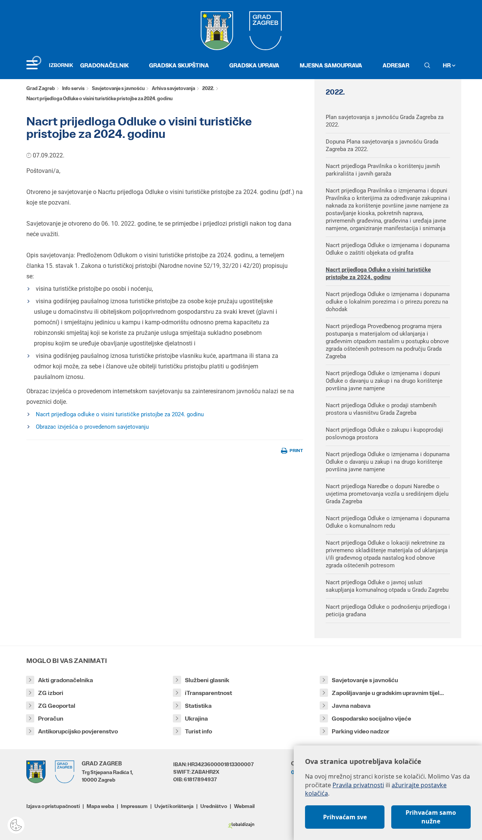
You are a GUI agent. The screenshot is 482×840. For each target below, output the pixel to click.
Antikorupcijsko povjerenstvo (78, 731)
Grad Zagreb (40, 88)
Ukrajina (196, 718)
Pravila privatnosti (358, 785)
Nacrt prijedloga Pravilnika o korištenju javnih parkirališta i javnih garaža (383, 170)
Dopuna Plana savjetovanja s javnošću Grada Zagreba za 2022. (382, 145)
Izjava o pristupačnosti (53, 806)
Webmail (244, 806)
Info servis (73, 88)
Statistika (198, 706)
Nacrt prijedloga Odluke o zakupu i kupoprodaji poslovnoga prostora (384, 433)
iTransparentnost (208, 693)
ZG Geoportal (56, 706)
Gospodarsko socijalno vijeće (371, 718)
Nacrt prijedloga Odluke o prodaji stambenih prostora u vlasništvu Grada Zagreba (381, 409)
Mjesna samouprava (331, 65)
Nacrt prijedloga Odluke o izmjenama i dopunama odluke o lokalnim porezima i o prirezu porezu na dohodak (388, 302)
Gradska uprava (254, 65)
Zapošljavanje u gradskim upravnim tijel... (388, 693)
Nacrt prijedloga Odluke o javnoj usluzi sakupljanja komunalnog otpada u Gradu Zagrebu (387, 586)
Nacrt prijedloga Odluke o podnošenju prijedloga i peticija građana (388, 610)
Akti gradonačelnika (65, 680)
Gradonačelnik (104, 65)
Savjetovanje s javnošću (118, 88)
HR (447, 65)
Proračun (50, 718)
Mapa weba (100, 806)
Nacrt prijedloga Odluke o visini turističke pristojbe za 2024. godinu (378, 273)
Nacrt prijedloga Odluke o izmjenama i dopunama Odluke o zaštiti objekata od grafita (388, 249)
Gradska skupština (179, 65)
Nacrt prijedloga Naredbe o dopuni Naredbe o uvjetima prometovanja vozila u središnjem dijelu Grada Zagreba (387, 494)
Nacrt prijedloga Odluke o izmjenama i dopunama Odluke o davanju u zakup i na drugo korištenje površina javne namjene (388, 462)
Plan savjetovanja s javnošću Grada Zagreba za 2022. (385, 121)
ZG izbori (50, 693)
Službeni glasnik (207, 680)
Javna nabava (351, 706)
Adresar (396, 65)
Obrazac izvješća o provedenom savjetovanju (92, 426)
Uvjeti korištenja (174, 806)
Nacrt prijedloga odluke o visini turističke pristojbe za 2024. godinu (120, 414)
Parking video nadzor (360, 731)
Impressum (134, 806)
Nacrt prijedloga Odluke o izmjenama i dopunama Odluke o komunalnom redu (388, 522)
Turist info (198, 731)
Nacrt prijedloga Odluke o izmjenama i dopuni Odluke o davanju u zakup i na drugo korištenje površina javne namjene (384, 381)
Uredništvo (213, 806)
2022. (208, 88)
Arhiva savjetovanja (173, 88)
